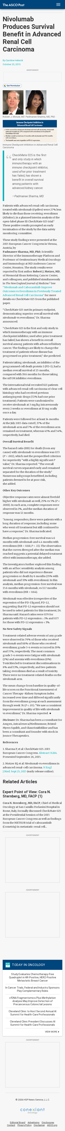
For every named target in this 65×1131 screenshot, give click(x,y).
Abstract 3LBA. (48, 753)
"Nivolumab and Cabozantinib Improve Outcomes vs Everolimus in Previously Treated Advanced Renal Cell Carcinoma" (32, 291)
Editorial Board (17, 1122)
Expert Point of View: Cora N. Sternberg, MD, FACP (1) (27, 794)
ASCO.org (52, 1125)
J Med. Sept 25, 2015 (15, 771)
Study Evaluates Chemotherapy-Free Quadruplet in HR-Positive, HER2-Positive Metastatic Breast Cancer (32, 977)
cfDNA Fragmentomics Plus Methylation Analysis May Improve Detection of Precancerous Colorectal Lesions (32, 1001)
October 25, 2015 (11, 64)
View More (51, 1031)
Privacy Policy (24, 1125)
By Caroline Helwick (13, 60)
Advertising (33, 1122)
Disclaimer (39, 1125)
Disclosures (48, 1122)
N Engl (47, 767)
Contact (11, 1125)
